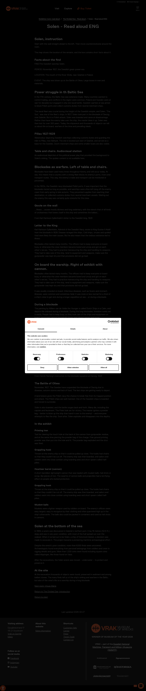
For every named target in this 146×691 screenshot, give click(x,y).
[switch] (61, 358)
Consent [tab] (41, 329)
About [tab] (105, 329)
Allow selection (73, 367)
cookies (43, 347)
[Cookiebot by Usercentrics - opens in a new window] (109, 321)
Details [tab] (73, 329)
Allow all (104, 367)
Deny (42, 367)
